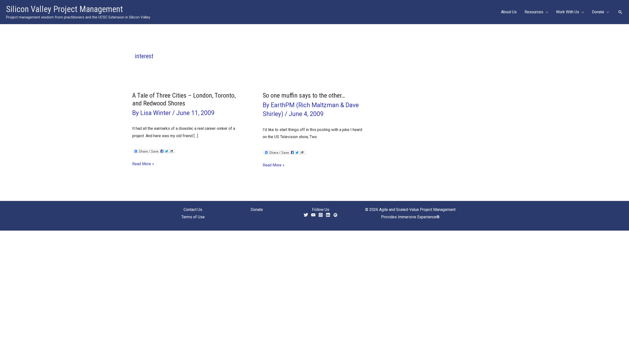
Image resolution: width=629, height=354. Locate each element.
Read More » (143, 164)
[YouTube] (313, 215)
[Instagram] (320, 215)
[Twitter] (306, 215)
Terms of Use (193, 217)
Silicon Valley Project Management (64, 9)
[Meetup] (335, 215)
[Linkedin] (328, 215)
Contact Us (193, 209)
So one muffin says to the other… (304, 95)
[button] (545, 12)
